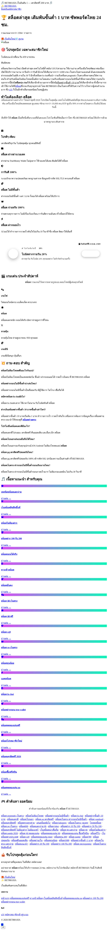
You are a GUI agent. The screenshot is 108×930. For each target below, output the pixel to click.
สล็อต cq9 (24, 837)
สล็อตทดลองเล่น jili (50, 833)
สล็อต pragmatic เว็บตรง (12, 816)
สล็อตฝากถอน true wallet (13, 902)
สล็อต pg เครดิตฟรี (44, 819)
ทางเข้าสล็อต (36, 898)
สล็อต (18, 86)
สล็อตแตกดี (12, 819)
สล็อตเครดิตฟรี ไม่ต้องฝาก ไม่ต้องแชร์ (19, 830)
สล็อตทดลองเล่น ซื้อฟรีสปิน (75, 833)
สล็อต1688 (64, 840)
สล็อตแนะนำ (21, 844)
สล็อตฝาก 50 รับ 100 (92, 826)
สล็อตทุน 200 (60, 837)
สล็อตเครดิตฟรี (8, 823)
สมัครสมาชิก (14, 9)
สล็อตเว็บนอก (27, 819)
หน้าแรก (5, 898)
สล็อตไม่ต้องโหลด (34, 816)
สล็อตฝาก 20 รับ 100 (39, 844)
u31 (11, 89)
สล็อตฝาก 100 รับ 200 (61, 844)
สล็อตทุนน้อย (50, 840)
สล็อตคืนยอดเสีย (19, 840)
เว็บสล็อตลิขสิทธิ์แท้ (53, 898)
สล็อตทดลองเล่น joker (41, 837)
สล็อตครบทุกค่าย (26, 823)
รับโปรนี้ (92, 254)
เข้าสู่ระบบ (23, 914)
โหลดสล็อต (95, 823)
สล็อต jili (83, 830)
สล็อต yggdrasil (96, 819)
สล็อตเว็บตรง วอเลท (78, 823)
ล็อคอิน (4, 9)
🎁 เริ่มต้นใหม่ (8, 39)
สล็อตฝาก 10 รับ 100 (70, 826)
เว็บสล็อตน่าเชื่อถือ (49, 830)
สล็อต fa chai (77, 816)
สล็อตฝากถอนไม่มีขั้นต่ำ (57, 816)
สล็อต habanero (59, 823)
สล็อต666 (23, 826)
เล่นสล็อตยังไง (43, 823)
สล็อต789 (86, 837)
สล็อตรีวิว (95, 833)
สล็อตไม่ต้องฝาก (97, 830)
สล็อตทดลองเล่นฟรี (19, 898)
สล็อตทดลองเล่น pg (72, 898)
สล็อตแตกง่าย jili (38, 826)
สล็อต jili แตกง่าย (68, 830)
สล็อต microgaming (82, 844)
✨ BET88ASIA (8, 6)
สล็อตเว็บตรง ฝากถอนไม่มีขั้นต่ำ (71, 819)
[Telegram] (2, 924)
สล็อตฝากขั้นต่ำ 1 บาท (82, 840)
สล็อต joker (53, 826)
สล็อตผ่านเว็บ (35, 840)
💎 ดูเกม (19, 39)
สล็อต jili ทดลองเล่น (29, 833)
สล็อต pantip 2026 (9, 833)
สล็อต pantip (74, 837)
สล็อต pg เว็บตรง (9, 826)
